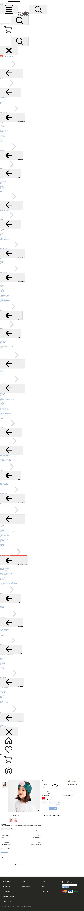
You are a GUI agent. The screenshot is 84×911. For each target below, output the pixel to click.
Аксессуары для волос (5, 627)
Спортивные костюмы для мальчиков (8, 583)
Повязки (2, 397)
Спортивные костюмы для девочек (8, 582)
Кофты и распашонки (4, 534)
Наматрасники (3, 657)
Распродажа (3, 712)
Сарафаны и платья (4, 580)
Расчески (2, 634)
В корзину (53, 808)
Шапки (1, 125)
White (1, 697)
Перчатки (2, 188)
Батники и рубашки (4, 461)
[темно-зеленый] (11, 819)
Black (1, 696)
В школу (2, 698)
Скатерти (2, 667)
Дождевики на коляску (5, 455)
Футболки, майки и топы (5, 413)
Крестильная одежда (4, 535)
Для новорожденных (4, 605)
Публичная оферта (6, 893)
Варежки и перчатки (4, 239)
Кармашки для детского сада (6, 654)
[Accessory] (72, 781)
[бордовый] (15, 819)
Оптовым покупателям (25, 886)
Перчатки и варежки (4, 131)
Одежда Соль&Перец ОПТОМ (9, 901)
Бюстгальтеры (3, 338)
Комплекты (2, 229)
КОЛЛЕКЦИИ (3, 677)
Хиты (1, 688)
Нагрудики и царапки (5, 537)
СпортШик (2, 692)
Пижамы (2, 294)
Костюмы (2, 127)
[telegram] (68, 882)
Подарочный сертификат (5, 726)
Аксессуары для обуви (5, 603)
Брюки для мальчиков (5, 568)
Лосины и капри (3, 407)
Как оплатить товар (7, 886)
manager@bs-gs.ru (45, 893)
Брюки (1, 102)
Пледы (1, 659)
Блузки (1, 78)
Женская (2, 607)
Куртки (1, 262)
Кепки (1, 524)
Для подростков (3, 695)
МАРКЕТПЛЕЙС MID (6, 881)
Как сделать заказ (6, 883)
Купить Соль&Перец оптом (14, 1)
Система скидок (24, 881)
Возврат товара (6, 888)
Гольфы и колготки (4, 572)
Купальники (2, 405)
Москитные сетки (4, 457)
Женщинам (2, 67)
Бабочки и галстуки (4, 210)
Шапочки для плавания (5, 300)
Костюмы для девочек (5, 575)
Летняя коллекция (4, 703)
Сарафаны (2, 135)
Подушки (2, 544)
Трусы (1, 101)
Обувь (1, 593)
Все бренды (2, 725)
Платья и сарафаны (4, 410)
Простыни (2, 665)
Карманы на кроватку (5, 459)
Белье (1, 87)
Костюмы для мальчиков (5, 577)
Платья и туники (3, 134)
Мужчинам (2, 150)
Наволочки (2, 655)
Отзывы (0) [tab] (4, 853)
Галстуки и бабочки (4, 570)
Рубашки (2, 579)
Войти (1, 4)
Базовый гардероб (4, 687)
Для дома (2, 644)
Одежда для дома (4, 702)
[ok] (66, 882)
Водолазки (2, 103)
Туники (1, 412)
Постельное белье (4, 664)
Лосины (1, 129)
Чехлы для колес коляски (6, 460)
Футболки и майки (4, 296)
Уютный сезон (3, 690)
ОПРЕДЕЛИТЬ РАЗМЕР (72, 784)
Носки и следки (3, 187)
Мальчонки (2, 200)
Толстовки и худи (4, 136)
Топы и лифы (3, 137)
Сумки (1, 635)
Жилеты (2, 126)
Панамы (2, 124)
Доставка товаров (6, 891)
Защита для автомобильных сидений (8, 456)
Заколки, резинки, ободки (6, 574)
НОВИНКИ (2, 59)
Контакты (44, 883)
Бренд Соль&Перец (4, 57)
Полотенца (2, 663)
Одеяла (1, 658)
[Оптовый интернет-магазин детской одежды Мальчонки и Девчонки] (23, 13)
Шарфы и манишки (4, 299)
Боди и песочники (4, 482)
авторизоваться (21, 864)
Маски (1, 632)
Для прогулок (3, 700)
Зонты (1, 631)
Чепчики (2, 526)
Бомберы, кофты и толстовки (6, 346)
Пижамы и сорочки (4, 132)
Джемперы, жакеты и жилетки (7, 573)
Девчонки (2, 310)
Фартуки (2, 668)
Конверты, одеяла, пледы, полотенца (8, 531)
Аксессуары (3, 445)
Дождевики (2, 289)
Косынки (2, 394)
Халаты (1, 140)
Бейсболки (2, 122)
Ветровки (2, 258)
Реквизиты (44, 888)
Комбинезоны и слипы (5, 529)
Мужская (2, 608)
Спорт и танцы (3, 691)
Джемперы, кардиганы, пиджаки (7, 287)
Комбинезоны (3, 259)
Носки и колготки (4, 130)
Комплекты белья (4, 97)
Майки (1, 98)
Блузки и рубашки (4, 344)
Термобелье (2, 99)
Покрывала (2, 662)
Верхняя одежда (4, 248)
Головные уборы (4, 112)
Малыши (2, 427)
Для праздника (3, 693)
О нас (43, 886)
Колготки (2, 291)
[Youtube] (73, 882)
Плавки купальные (4, 301)
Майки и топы (3, 341)
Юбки (1, 418)
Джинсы (2, 400)
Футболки (2, 139)
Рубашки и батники (4, 295)
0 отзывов (45, 783)
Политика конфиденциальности (9, 896)
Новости (43, 881)
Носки (1, 234)
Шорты (1, 141)
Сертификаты (24, 883)
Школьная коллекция (5, 555)
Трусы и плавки (3, 181)
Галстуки (2, 374)
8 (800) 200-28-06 (45, 891)
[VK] (63, 882)
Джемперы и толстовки (5, 184)
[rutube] (71, 882)
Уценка (1, 724)
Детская (2, 606)
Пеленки (2, 540)
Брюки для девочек (4, 567)
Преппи (1, 701)
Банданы (2, 282)
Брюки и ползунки (4, 483)
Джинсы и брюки (4, 237)
